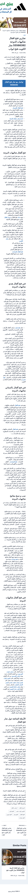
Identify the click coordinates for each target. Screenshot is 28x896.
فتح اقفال (15, 429)
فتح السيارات (13, 461)
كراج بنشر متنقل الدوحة (16, 118)
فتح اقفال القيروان (18, 108)
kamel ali (22, 52)
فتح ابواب (17, 327)
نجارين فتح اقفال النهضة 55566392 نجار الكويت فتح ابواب (7, 830)
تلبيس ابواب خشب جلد (16, 682)
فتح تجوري (9, 814)
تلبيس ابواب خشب (20, 811)
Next (24, 864)
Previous (4, 864)
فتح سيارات (14, 559)
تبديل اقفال (7, 217)
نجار (19, 217)
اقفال (24, 35)
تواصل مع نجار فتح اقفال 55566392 (14, 83)
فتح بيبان (16, 814)
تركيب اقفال (14, 808)
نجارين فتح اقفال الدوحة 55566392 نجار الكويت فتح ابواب (21, 830)
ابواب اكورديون (16, 676)
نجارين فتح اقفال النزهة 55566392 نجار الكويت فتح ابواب (15, 870)
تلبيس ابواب (7, 678)
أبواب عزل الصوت (15, 689)
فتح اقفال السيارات (17, 251)
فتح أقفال (17, 405)
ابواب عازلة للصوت (14, 687)
